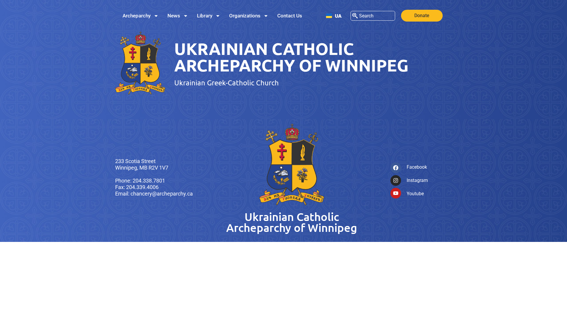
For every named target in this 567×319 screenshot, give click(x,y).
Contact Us (289, 16)
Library (204, 16)
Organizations (244, 16)
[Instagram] (395, 180)
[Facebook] (395, 167)
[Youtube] (395, 193)
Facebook (417, 167)
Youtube (415, 193)
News (173, 16)
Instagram (417, 180)
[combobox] (373, 16)
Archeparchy (137, 16)
